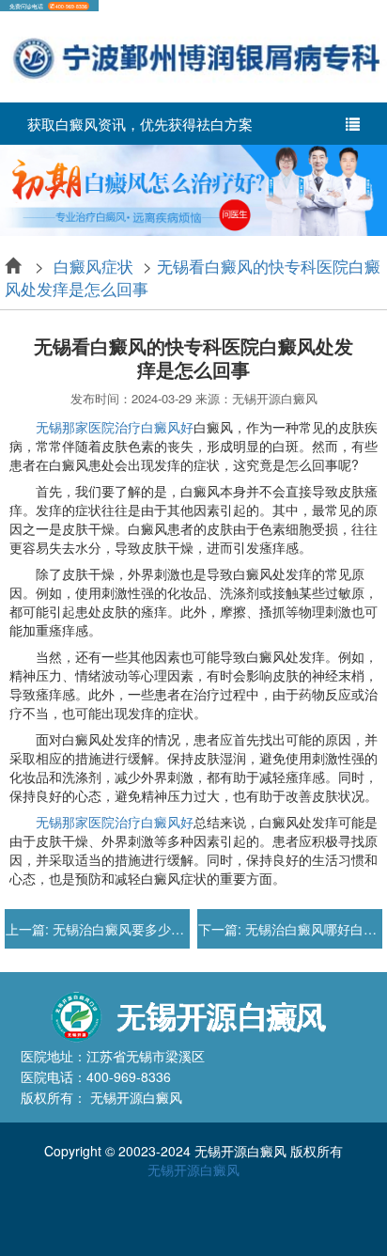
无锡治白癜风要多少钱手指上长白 (149, 928)
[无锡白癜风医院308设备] (193, 188)
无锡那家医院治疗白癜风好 (115, 426)
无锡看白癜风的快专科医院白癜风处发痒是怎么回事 (192, 277)
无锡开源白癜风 (193, 1169)
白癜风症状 (93, 265)
